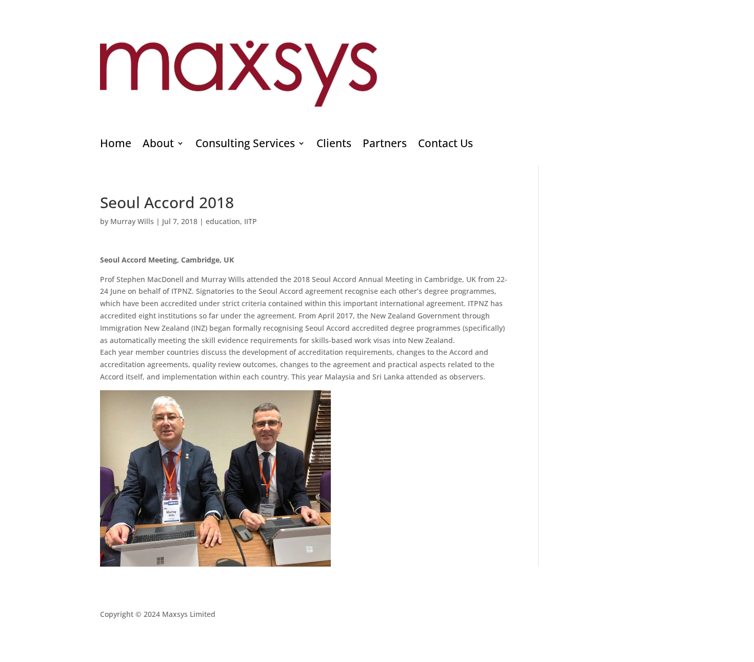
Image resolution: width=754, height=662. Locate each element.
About (158, 144)
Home (115, 144)
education (223, 221)
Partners (385, 144)
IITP (250, 221)
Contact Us (445, 144)
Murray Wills (132, 221)
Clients (333, 144)
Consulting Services (245, 144)
